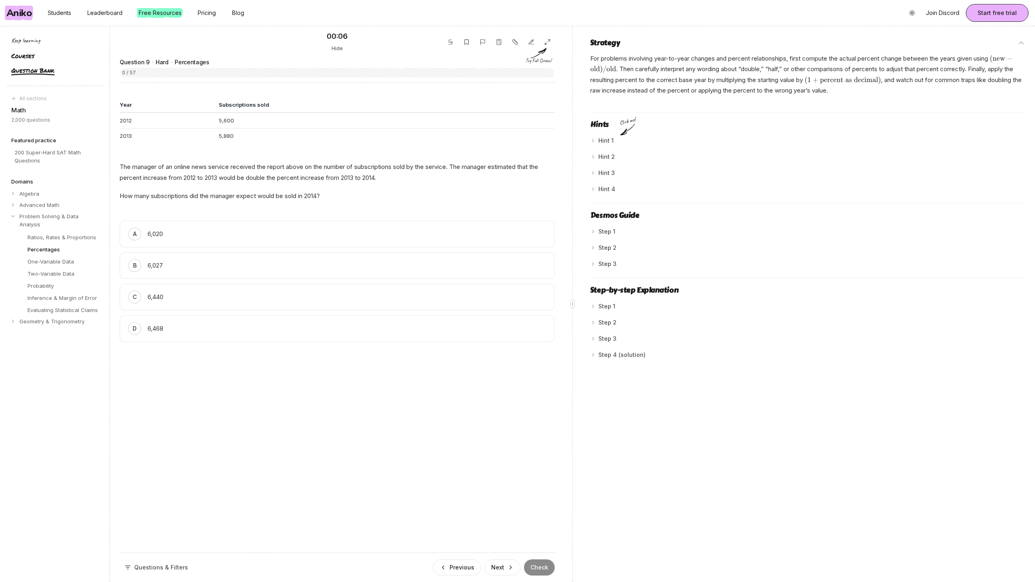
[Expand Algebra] (12, 193)
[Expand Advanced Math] (12, 205)
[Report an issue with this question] (482, 42)
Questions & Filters (161, 567)
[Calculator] (499, 42)
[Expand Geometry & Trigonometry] (12, 321)
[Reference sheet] (515, 42)
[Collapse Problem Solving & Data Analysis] (12, 216)
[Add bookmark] (466, 42)
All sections (33, 98)
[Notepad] (531, 42)
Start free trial (997, 12)
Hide (337, 48)
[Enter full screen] (547, 42)
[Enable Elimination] (450, 42)
